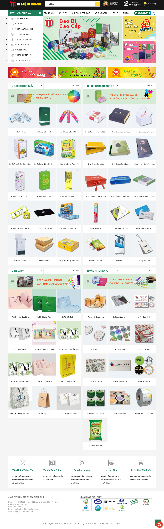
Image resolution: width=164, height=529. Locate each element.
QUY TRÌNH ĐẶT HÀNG (81, 13)
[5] (134, 501)
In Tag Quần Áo (144, 260)
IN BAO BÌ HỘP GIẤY (22, 86)
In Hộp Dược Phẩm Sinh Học (44, 164)
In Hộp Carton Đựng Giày (95, 164)
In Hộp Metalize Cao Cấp (68, 196)
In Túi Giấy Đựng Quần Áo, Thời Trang (68, 349)
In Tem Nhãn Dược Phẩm (144, 413)
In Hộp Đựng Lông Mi (44, 228)
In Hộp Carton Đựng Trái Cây (95, 132)
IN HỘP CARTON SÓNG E (100, 86)
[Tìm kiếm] (97, 4)
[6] (146, 501)
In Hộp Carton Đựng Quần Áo (144, 132)
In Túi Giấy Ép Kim (68, 317)
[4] (86, 501)
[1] (122, 501)
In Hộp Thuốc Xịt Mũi (44, 196)
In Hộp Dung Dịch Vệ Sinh (20, 196)
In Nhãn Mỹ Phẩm (120, 413)
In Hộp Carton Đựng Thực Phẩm (120, 132)
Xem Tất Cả (75, 85)
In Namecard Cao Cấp (144, 228)
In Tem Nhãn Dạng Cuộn (95, 317)
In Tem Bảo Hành (144, 317)
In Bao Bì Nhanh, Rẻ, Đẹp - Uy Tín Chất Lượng (78, 523)
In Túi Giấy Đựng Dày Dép (44, 381)
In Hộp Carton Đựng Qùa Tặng (95, 196)
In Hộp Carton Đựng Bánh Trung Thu (120, 164)
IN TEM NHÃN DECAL (98, 271)
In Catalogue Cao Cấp (119, 228)
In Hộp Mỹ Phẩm (20, 132)
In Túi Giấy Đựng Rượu (68, 413)
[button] (159, 524)
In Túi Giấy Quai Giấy (20, 349)
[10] (122, 508)
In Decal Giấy (95, 349)
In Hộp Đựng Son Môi (68, 132)
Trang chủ (49, 13)
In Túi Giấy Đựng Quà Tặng (19, 413)
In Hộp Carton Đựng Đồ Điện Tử (120, 196)
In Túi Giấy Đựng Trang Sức (68, 381)
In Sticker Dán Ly (144, 381)
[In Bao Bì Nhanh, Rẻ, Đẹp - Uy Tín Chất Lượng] (26, 3)
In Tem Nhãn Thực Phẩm (95, 413)
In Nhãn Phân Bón (95, 446)
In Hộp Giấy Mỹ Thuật (68, 228)
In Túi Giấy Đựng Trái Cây (20, 381)
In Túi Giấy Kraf (44, 413)
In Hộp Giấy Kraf (44, 260)
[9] (110, 508)
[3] (132, 72)
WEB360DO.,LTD (113, 523)
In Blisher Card (95, 228)
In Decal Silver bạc (119, 317)
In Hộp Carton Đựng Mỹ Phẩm (144, 164)
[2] (81, 72)
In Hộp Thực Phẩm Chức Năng (20, 164)
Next (119, 38)
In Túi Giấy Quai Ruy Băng (20, 317)
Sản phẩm (63, 13)
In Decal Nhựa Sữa (95, 381)
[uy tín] (31, 72)
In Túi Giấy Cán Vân (44, 317)
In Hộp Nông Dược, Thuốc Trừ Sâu (68, 164)
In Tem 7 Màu (120, 349)
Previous (44, 38)
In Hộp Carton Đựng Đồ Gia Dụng (144, 196)
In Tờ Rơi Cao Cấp (95, 260)
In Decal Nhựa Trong (119, 381)
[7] (86, 508)
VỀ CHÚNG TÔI (101, 13)
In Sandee (119, 260)
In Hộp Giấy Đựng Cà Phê (20, 228)
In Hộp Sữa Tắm (20, 260)
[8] (98, 508)
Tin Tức (126, 13)
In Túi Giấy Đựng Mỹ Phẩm (44, 349)
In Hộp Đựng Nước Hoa (44, 132)
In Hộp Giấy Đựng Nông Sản (69, 260)
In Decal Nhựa (144, 349)
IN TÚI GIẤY (17, 271)
